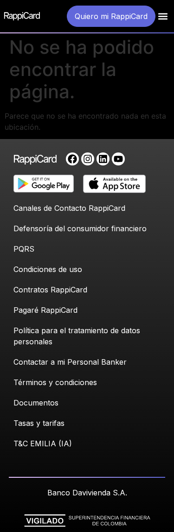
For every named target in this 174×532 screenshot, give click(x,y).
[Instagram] (87, 158)
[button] (163, 16)
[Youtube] (118, 158)
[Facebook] (72, 158)
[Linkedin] (103, 158)
